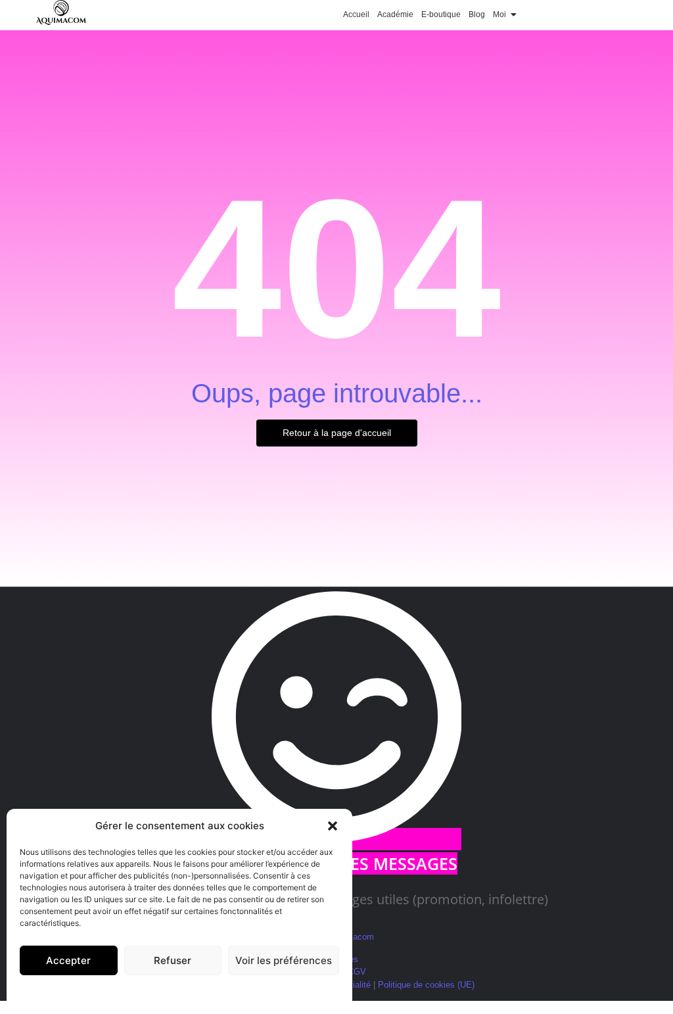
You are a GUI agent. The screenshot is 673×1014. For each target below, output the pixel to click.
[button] (332, 826)
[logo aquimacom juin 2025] (61, 13)
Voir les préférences (283, 960)
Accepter (68, 960)
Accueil (356, 14)
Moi (499, 14)
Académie (395, 14)
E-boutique (441, 14)
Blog (477, 14)
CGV (357, 972)
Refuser (172, 960)
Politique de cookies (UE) (426, 985)
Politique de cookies (173, 991)
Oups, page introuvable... (336, 393)
